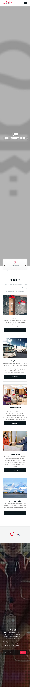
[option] (15, 264)
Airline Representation (15, 501)
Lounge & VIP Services (15, 407)
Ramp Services (15, 361)
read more (15, 330)
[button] (16, 539)
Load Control (15, 318)
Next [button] (25, 265)
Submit (22, 652)
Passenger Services (15, 454)
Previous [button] (4, 265)
